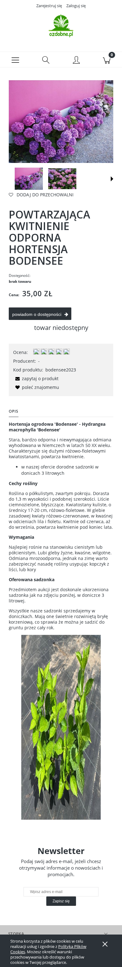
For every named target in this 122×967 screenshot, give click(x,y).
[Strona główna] (61, 25)
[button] (15, 59)
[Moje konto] (76, 60)
